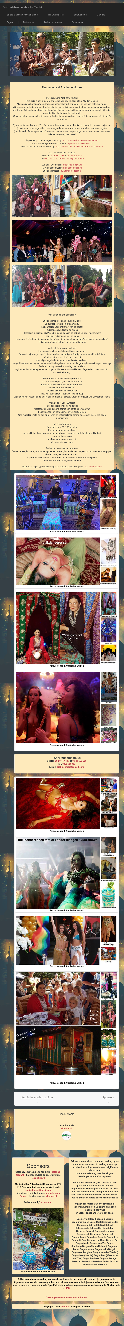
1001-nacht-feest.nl (92, 466)
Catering (101, 14)
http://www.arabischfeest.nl (80, 143)
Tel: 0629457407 (56, 14)
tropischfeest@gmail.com (38, 1189)
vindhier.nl (66, 1128)
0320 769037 (68, 763)
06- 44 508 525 (74, 155)
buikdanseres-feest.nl (71, 170)
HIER (67, 1288)
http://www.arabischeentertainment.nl (80, 140)
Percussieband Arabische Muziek (22, 7)
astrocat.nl (46, 1202)
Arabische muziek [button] (52, 22)
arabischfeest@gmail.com (71, 158)
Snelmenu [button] (77, 22)
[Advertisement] (65, 1318)
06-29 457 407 (57, 155)
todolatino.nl (38, 1177)
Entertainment (80, 14)
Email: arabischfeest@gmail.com (22, 14)
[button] (37, 1099)
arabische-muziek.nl (72, 164)
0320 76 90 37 (51, 158)
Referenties (28, 22)
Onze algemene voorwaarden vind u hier (66, 1297)
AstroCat (65, 1306)
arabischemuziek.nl (72, 167)
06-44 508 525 (79, 760)
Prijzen (10, 22)
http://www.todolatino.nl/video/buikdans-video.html (79, 146)
